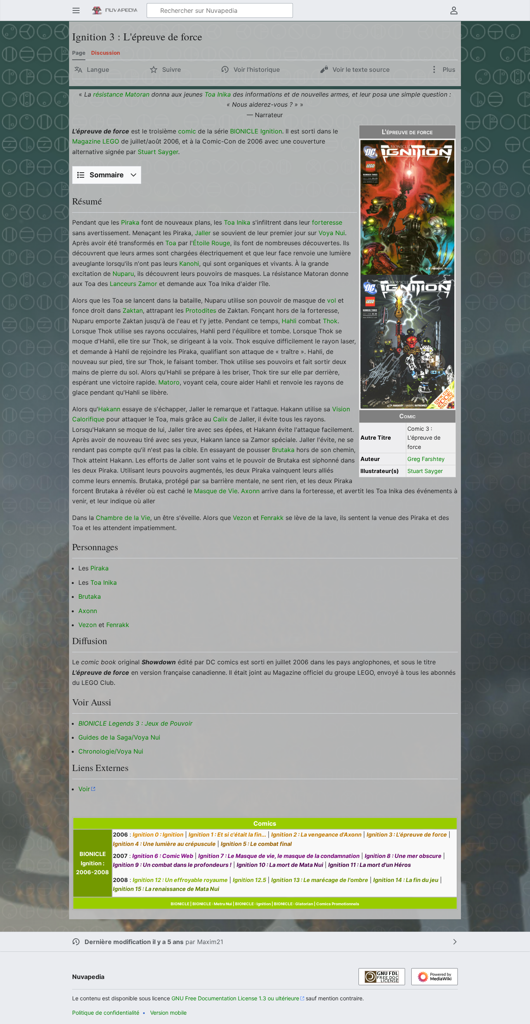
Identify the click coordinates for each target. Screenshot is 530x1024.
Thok (330, 321)
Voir (84, 789)
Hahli (289, 321)
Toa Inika (217, 94)
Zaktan (133, 310)
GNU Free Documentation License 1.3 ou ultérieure (235, 998)
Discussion (105, 53)
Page (78, 53)
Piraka (130, 222)
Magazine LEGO (95, 141)
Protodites (200, 310)
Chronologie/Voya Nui (110, 751)
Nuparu (123, 273)
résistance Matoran (121, 94)
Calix (220, 419)
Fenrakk (272, 518)
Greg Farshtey (426, 459)
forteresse (327, 222)
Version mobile (168, 1012)
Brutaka (283, 450)
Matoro (169, 382)
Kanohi (189, 263)
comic (187, 131)
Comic (407, 416)
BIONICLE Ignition (256, 131)
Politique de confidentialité (105, 1012)
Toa (170, 243)
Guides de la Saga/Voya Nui (119, 737)
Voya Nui (332, 233)
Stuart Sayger (425, 471)
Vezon (242, 518)
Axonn (250, 491)
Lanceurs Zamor (133, 284)
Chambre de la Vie (123, 518)
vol (331, 300)
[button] (76, 10)
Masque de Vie (215, 491)
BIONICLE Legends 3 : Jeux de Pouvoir (135, 723)
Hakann (109, 409)
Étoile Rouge (211, 243)
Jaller (203, 233)
